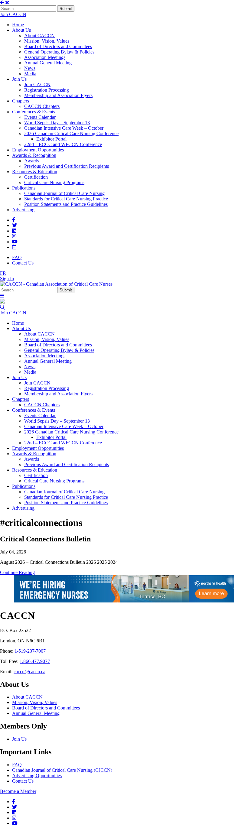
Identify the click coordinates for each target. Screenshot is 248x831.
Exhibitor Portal (51, 138)
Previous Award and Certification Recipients (66, 166)
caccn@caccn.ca (29, 671)
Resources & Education (34, 171)
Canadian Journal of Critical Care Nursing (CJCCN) (62, 770)
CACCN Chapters (42, 106)
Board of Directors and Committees (58, 46)
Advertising (23, 209)
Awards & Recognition (34, 155)
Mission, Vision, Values (46, 41)
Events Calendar (40, 117)
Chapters (20, 100)
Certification (36, 177)
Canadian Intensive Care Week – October (63, 128)
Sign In (7, 278)
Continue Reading (17, 572)
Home (18, 24)
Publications (23, 187)
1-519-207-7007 (30, 651)
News (29, 68)
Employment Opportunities (38, 149)
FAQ (17, 257)
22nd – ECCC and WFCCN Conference (63, 144)
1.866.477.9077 (35, 661)
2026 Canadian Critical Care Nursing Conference (71, 133)
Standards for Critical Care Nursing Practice (66, 198)
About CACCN (39, 35)
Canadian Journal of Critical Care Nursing (64, 193)
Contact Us (23, 262)
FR (3, 273)
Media (30, 73)
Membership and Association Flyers (58, 95)
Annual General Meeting (48, 62)
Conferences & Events (33, 111)
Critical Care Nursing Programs (54, 182)
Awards (31, 160)
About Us (21, 30)
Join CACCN (13, 14)
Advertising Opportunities (37, 775)
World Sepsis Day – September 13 (57, 122)
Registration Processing (46, 90)
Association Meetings (44, 57)
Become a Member (18, 791)
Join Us (19, 79)
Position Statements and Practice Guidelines (66, 204)
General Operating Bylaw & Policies (59, 51)
